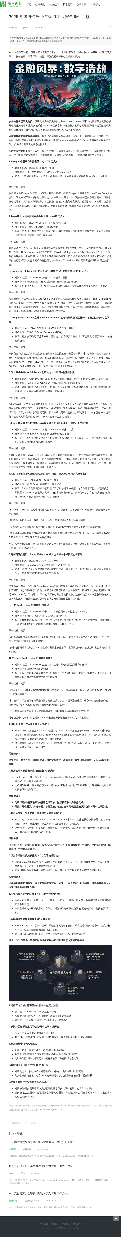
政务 (11, 1173)
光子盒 (22, 1173)
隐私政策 (77, 1223)
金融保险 (13, 27)
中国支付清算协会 (31, 1200)
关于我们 (44, 1223)
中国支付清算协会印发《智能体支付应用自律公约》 (39, 1193)
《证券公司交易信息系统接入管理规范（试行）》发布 (41, 1142)
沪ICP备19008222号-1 (68, 1228)
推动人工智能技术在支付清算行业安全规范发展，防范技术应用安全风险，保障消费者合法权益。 (53, 1207)
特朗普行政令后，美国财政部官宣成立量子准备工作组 (41, 1166)
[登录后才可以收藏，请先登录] (110, 27)
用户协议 (66, 1223)
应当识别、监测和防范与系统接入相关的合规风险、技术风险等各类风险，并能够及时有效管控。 (53, 1156)
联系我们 (55, 1223)
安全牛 (26, 27)
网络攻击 (32, 1122)
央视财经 (27, 1149)
